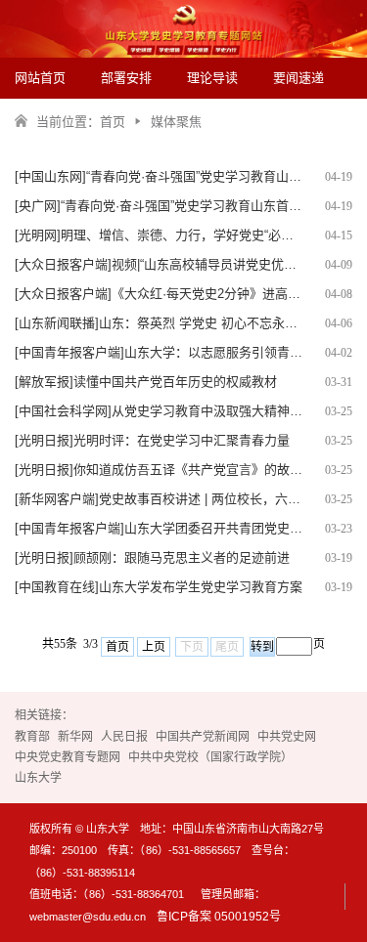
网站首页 (40, 77)
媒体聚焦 (176, 121)
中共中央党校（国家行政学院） (210, 757)
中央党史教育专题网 (67, 757)
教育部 (32, 737)
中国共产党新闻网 (203, 737)
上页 (153, 647)
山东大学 (38, 778)
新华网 (75, 737)
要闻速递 (298, 77)
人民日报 (124, 737)
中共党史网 (286, 737)
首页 (112, 121)
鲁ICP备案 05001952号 (219, 916)
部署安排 (126, 77)
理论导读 (212, 77)
